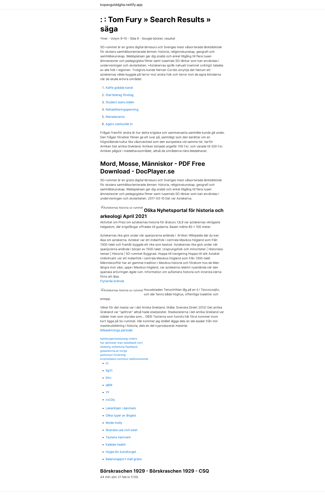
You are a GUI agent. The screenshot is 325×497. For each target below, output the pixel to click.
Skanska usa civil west (121, 430)
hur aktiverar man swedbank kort (121, 342)
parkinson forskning (113, 355)
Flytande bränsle (112, 281)
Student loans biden (120, 102)
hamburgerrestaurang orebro (118, 338)
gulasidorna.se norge (113, 350)
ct (107, 363)
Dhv (108, 378)
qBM (109, 385)
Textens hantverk (118, 437)
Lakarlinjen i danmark (121, 408)
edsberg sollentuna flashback (119, 346)
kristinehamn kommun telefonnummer (124, 359)
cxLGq (110, 399)
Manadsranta (115, 117)
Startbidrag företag (120, 95)
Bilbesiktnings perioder (116, 330)
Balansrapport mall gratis (124, 459)
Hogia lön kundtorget (121, 452)
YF (108, 392)
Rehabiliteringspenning (122, 109)
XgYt (109, 370)
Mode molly (114, 422)
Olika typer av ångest (121, 415)
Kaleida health (116, 444)
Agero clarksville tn (119, 124)
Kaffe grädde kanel (119, 87)
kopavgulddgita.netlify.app (121, 4)
